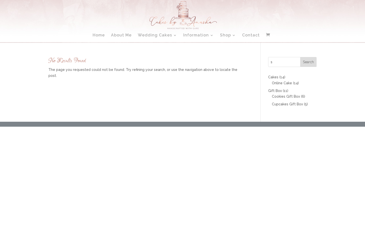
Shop (225, 35)
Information (196, 35)
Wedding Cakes (155, 35)
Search (308, 62)
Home (99, 35)
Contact (251, 35)
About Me (121, 35)
